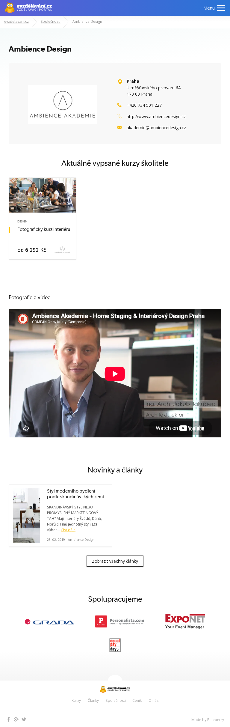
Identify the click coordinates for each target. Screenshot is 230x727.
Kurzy (76, 700)
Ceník (137, 700)
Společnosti (116, 700)
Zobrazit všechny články (115, 561)
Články (93, 700)
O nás (153, 700)
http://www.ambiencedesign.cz (156, 116)
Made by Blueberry (207, 719)
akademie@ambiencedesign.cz (156, 127)
